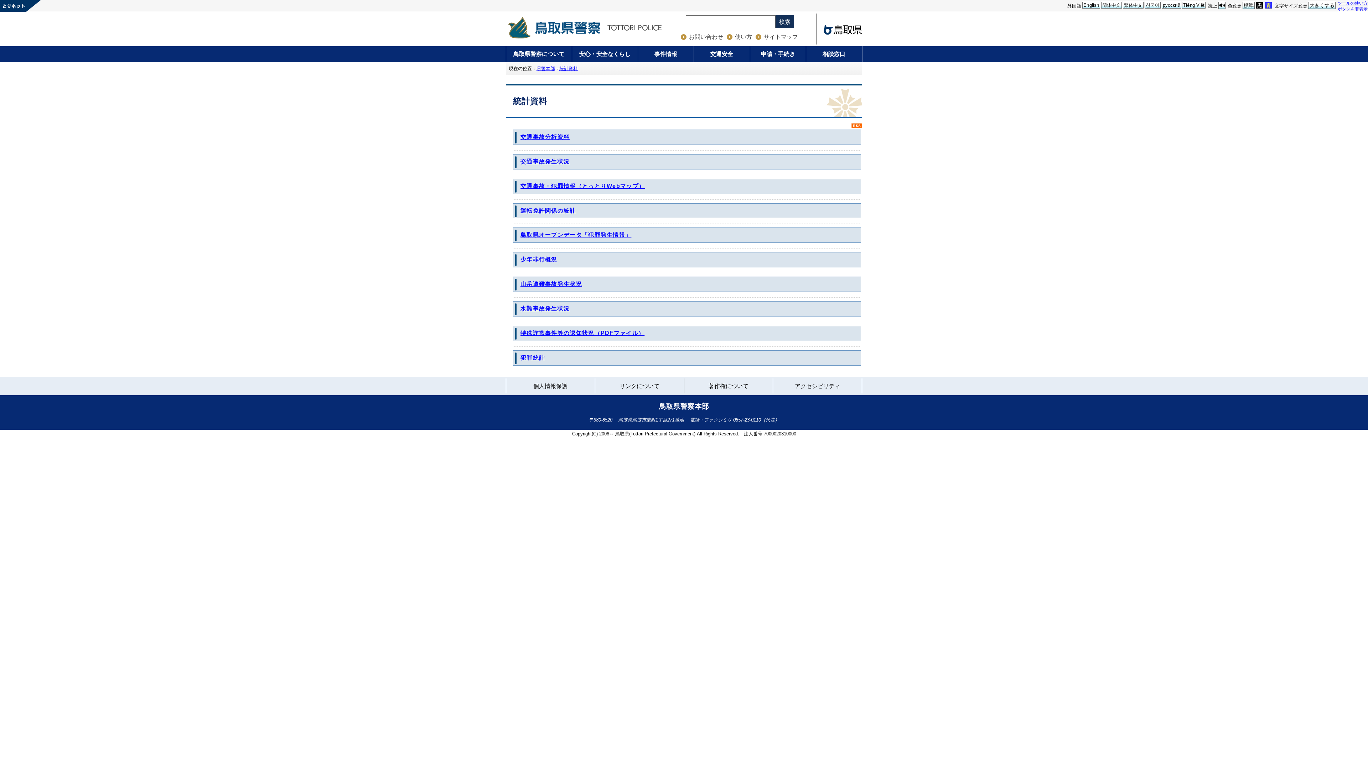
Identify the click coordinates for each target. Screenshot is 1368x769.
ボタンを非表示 (1353, 8)
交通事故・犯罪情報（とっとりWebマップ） (582, 186)
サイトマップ (781, 37)
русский (1171, 5)
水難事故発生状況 (545, 308)
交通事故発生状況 (545, 161)
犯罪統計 (532, 358)
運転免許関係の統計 (548, 211)
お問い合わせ (706, 37)
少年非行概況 (539, 259)
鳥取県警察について (539, 54)
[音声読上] (1222, 5)
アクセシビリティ (817, 386)
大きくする (1322, 5)
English (1091, 5)
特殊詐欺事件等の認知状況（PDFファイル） (582, 333)
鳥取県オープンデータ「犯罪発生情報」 (575, 235)
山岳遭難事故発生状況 (551, 284)
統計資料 (568, 68)
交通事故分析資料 (545, 137)
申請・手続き (778, 54)
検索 (785, 22)
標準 (1249, 5)
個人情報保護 (550, 386)
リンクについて (639, 387)
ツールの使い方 (1353, 3)
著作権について (728, 386)
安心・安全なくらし (605, 54)
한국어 (1153, 5)
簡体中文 (1111, 5)
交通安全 (721, 54)
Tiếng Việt (1193, 5)
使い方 (743, 37)
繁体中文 (1133, 5)
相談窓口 (834, 54)
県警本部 (546, 68)
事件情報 (665, 54)
